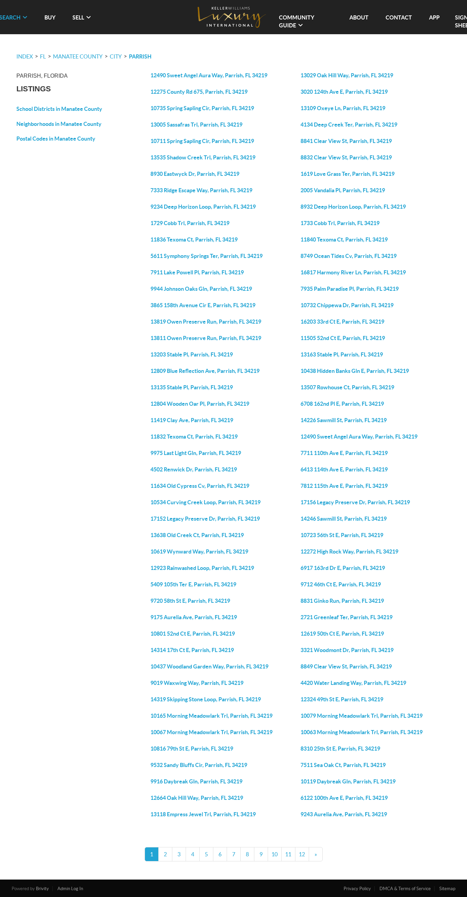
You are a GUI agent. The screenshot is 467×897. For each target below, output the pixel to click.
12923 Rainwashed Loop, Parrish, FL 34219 (202, 568)
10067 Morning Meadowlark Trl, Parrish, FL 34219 (211, 732)
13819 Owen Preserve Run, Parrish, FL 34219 (205, 321)
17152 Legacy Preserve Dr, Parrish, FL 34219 (205, 518)
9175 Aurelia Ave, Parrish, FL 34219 (193, 617)
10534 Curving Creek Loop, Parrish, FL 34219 (205, 502)
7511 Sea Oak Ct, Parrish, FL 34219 (343, 765)
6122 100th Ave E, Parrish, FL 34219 (344, 798)
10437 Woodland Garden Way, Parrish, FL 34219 (209, 666)
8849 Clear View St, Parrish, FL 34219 (346, 666)
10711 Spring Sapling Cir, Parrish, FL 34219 (202, 141)
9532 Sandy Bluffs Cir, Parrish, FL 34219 (198, 765)
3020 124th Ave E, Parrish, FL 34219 (344, 91)
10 (274, 854)
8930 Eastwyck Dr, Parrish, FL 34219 (194, 174)
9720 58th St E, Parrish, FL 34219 (190, 600)
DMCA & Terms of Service (405, 888)
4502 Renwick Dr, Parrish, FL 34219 (193, 469)
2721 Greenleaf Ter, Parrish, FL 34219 (346, 617)
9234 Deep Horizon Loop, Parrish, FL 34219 (203, 206)
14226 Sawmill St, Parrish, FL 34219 (344, 420)
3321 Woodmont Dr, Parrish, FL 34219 (347, 650)
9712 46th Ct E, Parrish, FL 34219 (341, 584)
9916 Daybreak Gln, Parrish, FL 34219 (196, 781)
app (434, 17)
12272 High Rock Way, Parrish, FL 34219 (349, 551)
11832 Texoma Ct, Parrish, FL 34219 (194, 436)
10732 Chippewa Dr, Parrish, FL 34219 (347, 305)
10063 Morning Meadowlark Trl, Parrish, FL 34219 (362, 732)
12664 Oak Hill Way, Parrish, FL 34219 (196, 798)
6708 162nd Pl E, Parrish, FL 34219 (342, 403)
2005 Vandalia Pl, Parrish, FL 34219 (343, 190)
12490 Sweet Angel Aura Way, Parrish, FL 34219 (208, 75)
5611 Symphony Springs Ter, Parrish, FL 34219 (206, 256)
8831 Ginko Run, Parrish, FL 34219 (342, 600)
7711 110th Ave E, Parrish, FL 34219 (344, 453)
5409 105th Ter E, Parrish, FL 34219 (193, 584)
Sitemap (447, 888)
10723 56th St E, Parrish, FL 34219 (342, 535)
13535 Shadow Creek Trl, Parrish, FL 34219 (202, 157)
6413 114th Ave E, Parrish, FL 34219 (344, 469)
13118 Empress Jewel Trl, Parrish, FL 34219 (203, 814)
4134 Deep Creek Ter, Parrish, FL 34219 (349, 124)
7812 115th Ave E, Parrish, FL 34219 (344, 486)
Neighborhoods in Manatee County (59, 124)
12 (302, 854)
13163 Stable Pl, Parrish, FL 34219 (342, 354)
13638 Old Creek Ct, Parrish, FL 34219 (197, 535)
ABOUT (359, 17)
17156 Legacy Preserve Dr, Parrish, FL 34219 (355, 502)
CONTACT (399, 17)
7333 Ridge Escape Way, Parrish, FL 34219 (201, 190)
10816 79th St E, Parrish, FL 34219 (191, 748)
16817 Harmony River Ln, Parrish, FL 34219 (353, 272)
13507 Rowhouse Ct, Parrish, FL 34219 (347, 387)
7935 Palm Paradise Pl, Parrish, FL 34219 (350, 288)
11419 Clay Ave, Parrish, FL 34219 (191, 420)
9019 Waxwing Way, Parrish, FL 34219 (196, 683)
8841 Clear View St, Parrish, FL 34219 (346, 141)
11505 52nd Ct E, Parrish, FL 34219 (343, 338)
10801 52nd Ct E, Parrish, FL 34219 (192, 633)
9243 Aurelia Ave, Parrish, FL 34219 (344, 814)
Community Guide (296, 21)
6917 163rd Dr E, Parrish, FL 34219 (343, 568)
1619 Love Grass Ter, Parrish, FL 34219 (348, 174)
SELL (78, 17)
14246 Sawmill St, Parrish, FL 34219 (344, 518)
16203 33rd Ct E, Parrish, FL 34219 (342, 321)
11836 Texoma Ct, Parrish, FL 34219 (194, 239)
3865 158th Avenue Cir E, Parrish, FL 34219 (202, 305)
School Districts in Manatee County (59, 109)
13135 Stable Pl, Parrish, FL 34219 (191, 387)
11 (288, 854)
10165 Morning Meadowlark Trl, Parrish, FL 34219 (211, 715)
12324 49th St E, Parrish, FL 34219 (342, 699)
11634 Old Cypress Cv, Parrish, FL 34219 (199, 486)
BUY (49, 17)
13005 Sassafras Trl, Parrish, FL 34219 (196, 124)
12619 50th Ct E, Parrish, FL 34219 (342, 633)
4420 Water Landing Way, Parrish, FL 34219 (353, 683)
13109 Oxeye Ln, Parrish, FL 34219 (343, 108)
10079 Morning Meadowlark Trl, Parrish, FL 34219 (362, 715)
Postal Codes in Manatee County (55, 138)
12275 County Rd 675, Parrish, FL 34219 (199, 91)
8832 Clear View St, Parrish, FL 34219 (346, 157)
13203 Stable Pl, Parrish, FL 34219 (191, 354)
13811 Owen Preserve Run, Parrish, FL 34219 (205, 338)
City (116, 56)
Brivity (42, 888)
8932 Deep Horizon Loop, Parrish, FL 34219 (353, 206)
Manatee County (78, 56)
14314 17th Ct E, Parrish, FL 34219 (192, 650)
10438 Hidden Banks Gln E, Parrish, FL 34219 (355, 371)
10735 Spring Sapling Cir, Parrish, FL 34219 (202, 108)
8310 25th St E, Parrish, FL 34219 (340, 748)
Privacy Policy (357, 888)
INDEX (24, 56)
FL (43, 56)
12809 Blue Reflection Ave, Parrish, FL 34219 (204, 371)
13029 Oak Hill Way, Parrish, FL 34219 (347, 75)
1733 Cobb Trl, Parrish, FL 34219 (340, 223)
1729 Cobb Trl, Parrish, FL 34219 (189, 223)
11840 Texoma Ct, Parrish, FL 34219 (344, 239)
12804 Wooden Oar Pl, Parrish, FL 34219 (199, 403)
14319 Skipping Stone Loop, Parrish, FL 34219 (205, 699)
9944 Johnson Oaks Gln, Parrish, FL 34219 (201, 288)
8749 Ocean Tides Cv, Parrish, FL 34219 (349, 256)
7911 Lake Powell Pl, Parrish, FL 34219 (197, 272)
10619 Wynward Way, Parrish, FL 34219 (199, 551)
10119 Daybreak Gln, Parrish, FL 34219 (348, 781)
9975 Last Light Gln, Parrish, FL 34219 (195, 453)
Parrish (140, 56)
